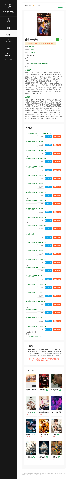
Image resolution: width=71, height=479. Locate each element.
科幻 (33, 52)
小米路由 (58, 136)
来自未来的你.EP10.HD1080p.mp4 (36, 251)
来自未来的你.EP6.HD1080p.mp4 (36, 284)
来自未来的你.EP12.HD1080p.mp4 (36, 234)
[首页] (8, 6)
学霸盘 (30, 474)
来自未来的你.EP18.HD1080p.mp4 (36, 183)
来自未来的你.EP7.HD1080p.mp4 (36, 276)
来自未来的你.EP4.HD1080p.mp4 (36, 301)
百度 (34, 474)
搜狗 (37, 474)
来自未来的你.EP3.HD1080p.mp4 (36, 309)
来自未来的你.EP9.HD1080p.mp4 (36, 259)
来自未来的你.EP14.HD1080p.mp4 (36, 217)
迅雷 (40, 474)
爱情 (30, 52)
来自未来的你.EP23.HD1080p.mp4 (36, 142)
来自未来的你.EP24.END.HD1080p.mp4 (39, 133)
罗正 (30, 63)
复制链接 (41, 136)
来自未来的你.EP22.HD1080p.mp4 (36, 150)
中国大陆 (32, 47)
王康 (47, 63)
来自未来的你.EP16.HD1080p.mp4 (36, 200)
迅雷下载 (49, 136)
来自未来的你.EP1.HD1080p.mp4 (36, 326)
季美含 (34, 63)
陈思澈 (41, 63)
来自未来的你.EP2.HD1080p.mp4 (36, 318)
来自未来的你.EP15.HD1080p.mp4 (36, 209)
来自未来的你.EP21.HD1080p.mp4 (36, 158)
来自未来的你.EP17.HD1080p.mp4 (36, 192)
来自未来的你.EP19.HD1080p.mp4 (36, 175)
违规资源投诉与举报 (35, 336)
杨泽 (37, 63)
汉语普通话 (32, 49)
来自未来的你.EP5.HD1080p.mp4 (36, 292)
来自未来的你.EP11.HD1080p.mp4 (36, 242)
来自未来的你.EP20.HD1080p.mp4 (36, 167)
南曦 (44, 63)
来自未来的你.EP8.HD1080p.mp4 (36, 267)
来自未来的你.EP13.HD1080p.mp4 (36, 225)
